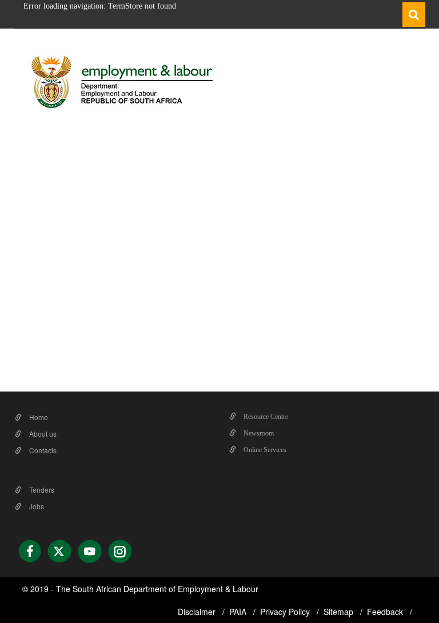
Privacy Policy (286, 611)
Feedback (386, 611)
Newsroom (258, 433)
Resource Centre (265, 417)
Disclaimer (198, 611)
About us (42, 433)
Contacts (42, 450)
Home (37, 417)
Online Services (264, 450)
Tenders (40, 489)
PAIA (239, 611)
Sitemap (340, 611)
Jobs (35, 506)
